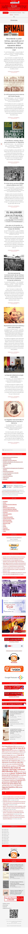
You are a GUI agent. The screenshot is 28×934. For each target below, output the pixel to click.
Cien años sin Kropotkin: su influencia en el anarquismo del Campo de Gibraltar (14, 227)
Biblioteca (12, 53)
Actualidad (5, 501)
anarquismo (12, 233)
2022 (5, 835)
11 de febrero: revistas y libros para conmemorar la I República (14, 141)
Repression (11, 785)
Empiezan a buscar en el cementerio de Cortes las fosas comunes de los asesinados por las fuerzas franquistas (14, 803)
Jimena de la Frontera (10, 775)
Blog (4, 466)
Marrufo (16, 778)
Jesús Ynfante (18, 773)
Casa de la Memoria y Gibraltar (10, 509)
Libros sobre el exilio (7, 521)
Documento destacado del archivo (10, 510)
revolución (20, 336)
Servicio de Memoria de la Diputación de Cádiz (10, 491)
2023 (5, 834)
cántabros (17, 759)
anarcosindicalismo (12, 333)
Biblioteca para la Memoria (17, 283)
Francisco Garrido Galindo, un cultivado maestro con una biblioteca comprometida (16, 892)
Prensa (4, 526)
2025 (5, 831)
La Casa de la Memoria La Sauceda (10, 472)
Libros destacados (14, 331)
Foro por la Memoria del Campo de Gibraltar (13, 768)
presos (21, 780)
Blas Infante (21, 753)
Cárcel (22, 759)
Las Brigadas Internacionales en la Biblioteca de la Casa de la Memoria (14, 421)
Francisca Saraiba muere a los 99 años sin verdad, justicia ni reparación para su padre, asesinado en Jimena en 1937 (14, 569)
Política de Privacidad (13, 925)
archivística (16, 750)
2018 (5, 842)
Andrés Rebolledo (20, 746)
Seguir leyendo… (14, 71)
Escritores (5, 512)
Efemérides (17, 53)
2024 (5, 832)
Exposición (5, 515)
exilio (5, 766)
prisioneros (7, 782)
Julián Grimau (13, 55)
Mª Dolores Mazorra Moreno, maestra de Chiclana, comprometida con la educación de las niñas (17, 883)
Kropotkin (16, 234)
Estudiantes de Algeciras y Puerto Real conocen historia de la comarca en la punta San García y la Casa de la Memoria (13, 817)
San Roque (18, 785)
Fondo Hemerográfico (8, 517)
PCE (17, 55)
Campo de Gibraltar (19, 233)
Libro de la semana (7, 520)
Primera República (17, 147)
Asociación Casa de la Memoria (10, 460)
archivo (4, 748)
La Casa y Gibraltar (7, 474)
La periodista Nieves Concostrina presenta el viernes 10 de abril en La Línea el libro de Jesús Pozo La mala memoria (13, 812)
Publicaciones (6, 477)
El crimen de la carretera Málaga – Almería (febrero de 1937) (14, 184)
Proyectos (5, 528)
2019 (5, 840)
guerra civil (16, 429)
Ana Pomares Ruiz (15, 189)
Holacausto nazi (17, 286)
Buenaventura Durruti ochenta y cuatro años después (14, 326)
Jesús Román (6, 773)
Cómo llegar (5, 905)
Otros (19, 380)
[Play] (6, 646)
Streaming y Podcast (14, 641)
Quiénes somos (6, 903)
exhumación (18, 764)
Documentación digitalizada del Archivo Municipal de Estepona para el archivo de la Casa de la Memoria (17, 875)
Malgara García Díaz (8, 778)
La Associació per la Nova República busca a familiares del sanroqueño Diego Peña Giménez (17, 731)
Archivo (17, 330)
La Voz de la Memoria (8, 476)
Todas (4, 531)
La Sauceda (14, 777)
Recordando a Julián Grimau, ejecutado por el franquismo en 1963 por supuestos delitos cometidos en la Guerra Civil (14, 44)
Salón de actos (6, 529)
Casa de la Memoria (13, 381)
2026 (5, 829)
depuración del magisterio (11, 760)
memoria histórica (13, 336)
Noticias (11, 54)
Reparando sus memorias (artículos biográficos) (14, 332)
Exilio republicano (13, 766)
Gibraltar (11, 771)
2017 (5, 843)
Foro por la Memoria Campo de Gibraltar (14, 793)
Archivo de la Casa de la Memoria (12, 100)
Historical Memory (21, 771)
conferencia (9, 759)
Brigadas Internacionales (16, 428)
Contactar (5, 479)
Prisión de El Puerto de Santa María (11, 783)
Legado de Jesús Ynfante (8, 518)
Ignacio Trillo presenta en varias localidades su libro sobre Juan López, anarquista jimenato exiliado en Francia (14, 808)
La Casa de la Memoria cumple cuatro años (14, 376)
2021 (5, 837)
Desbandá (12, 190)
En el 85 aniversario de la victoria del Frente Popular (14, 95)
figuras (12, 335)
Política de (18, 925)
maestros (20, 776)
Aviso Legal (8, 925)
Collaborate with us (7, 908)
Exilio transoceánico (7, 513)
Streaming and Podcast (14, 696)
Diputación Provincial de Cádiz (12, 762)
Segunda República (16, 101)
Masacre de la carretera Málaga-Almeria (15, 191)
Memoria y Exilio (6, 523)
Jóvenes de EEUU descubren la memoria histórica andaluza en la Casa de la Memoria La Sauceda (17, 713)
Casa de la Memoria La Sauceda (15, 381)
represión (5, 785)
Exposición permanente (8, 471)
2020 (5, 838)
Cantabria (15, 755)
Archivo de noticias (7, 458)
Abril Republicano (9, 746)
